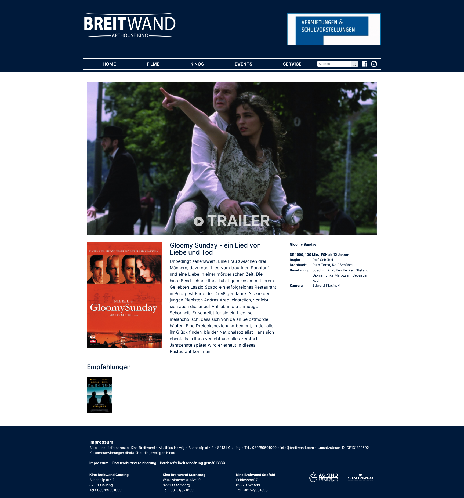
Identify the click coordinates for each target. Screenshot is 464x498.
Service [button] (300, 64)
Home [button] (117, 64)
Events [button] (251, 64)
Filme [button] (161, 64)
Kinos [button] (204, 64)
